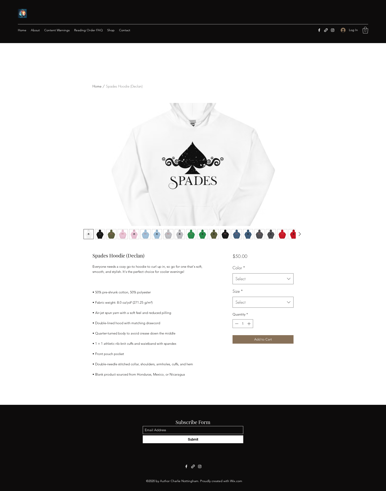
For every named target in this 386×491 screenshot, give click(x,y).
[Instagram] (332, 30)
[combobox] (263, 278)
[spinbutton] (242, 324)
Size (238, 291)
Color (239, 267)
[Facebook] (319, 30)
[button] (365, 30)
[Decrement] (236, 324)
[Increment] (249, 324)
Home (96, 86)
